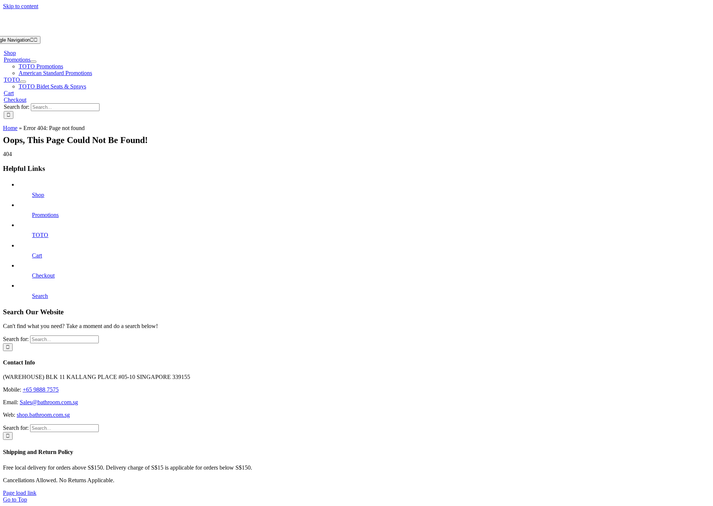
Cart (37, 255)
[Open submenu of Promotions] (33, 62)
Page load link (19, 493)
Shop (38, 195)
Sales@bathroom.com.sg (49, 402)
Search (40, 296)
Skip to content (20, 6)
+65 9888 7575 (41, 389)
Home (10, 128)
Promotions (45, 215)
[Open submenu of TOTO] (23, 82)
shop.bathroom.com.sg (43, 415)
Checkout (43, 275)
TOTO (40, 235)
